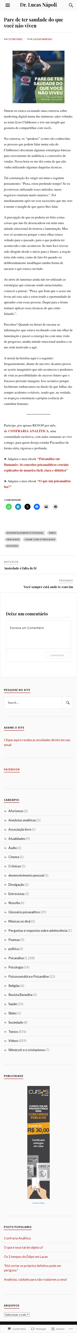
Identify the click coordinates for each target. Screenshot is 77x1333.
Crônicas (14, 866)
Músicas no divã (19, 921)
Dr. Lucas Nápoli (38, 4)
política (13, 949)
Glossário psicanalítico (24, 912)
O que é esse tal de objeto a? (23, 1247)
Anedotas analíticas (22, 820)
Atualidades (16, 839)
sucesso (12, 546)
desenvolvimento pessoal (25, 533)
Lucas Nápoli (42, 39)
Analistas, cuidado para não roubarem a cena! (35, 1279)
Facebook (12, 769)
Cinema (13, 857)
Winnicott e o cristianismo (26, 1050)
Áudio (12, 848)
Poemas (14, 940)
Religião (14, 986)
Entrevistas (16, 894)
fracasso (13, 539)
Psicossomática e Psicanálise (28, 976)
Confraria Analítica (17, 1238)
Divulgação (16, 885)
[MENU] (7, 5)
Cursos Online (39, 1203)
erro (52, 533)
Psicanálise (16, 958)
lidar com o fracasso (40, 539)
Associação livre (19, 829)
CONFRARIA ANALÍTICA (28, 430)
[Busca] (67, 5)
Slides (12, 1013)
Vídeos (13, 1041)
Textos (13, 1032)
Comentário (57, 655)
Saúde (12, 1004)
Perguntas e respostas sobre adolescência (37, 930)
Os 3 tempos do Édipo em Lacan (26, 1257)
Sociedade (15, 1022)
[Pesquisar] (67, 703)
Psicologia (15, 967)
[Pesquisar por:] (38, 703)
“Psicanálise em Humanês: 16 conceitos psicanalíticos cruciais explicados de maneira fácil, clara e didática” (36, 464)
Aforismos (15, 811)
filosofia (14, 903)
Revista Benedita (20, 995)
